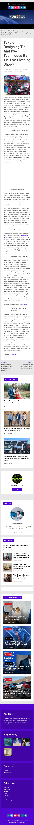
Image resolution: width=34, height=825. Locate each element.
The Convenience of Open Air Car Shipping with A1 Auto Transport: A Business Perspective (17, 693)
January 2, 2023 (18, 69)
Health (11, 638)
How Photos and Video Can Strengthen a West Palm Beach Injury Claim (21, 556)
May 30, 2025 (9, 647)
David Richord (8, 69)
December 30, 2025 (10, 406)
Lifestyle (26, 69)
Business (6, 787)
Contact (6, 770)
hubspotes (14, 354)
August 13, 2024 (10, 672)
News (11, 663)
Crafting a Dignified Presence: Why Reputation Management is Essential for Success (17, 668)
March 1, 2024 (9, 697)
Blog (7, 613)
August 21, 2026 (8, 550)
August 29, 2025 (10, 622)
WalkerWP (21, 822)
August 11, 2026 (18, 581)
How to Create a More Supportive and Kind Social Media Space (17, 430)
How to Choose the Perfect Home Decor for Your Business (21, 566)
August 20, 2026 (18, 560)
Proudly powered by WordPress (14, 820)
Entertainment (8, 801)
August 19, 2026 (18, 570)
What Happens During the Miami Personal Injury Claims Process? (21, 577)
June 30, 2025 (8, 433)
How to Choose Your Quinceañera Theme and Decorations (15, 402)
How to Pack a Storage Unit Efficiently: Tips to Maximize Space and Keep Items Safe (17, 618)
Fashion (6, 797)
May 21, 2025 (8, 463)
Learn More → (17, 490)
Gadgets (6, 799)
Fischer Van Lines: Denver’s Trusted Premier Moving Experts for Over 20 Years (16, 458)
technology (7, 789)
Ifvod (25, 304)
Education (6, 795)
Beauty (6, 802)
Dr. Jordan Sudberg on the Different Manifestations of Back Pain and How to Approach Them (16, 643)
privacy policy (7, 772)
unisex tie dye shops (13, 71)
